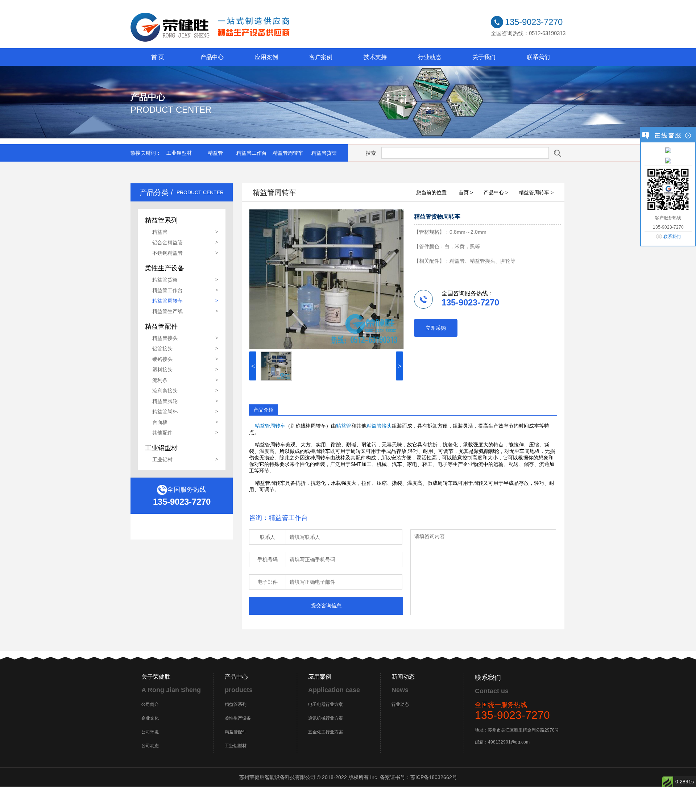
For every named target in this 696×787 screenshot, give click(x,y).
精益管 (215, 153)
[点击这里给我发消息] (668, 150)
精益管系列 (235, 704)
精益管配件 (235, 731)
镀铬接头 (162, 359)
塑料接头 (162, 369)
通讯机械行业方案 (325, 718)
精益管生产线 (167, 311)
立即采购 (436, 328)
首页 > (466, 192)
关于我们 (484, 57)
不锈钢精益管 (167, 253)
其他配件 (162, 433)
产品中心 (212, 57)
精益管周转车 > (536, 192)
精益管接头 (165, 338)
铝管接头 (162, 348)
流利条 (159, 380)
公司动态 (150, 745)
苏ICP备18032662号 (433, 777)
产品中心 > (496, 192)
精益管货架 (324, 153)
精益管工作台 (251, 153)
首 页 (157, 57)
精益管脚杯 (165, 412)
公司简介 (150, 704)
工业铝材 (162, 459)
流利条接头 (165, 391)
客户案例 (320, 57)
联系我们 (538, 57)
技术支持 (375, 57)
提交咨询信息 (326, 605)
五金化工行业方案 (325, 731)
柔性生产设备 (238, 718)
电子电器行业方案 (325, 704)
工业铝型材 (179, 153)
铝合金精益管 (167, 242)
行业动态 (429, 57)
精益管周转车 (288, 153)
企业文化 (150, 718)
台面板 (159, 422)
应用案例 (266, 57)
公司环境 (150, 731)
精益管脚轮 (165, 401)
